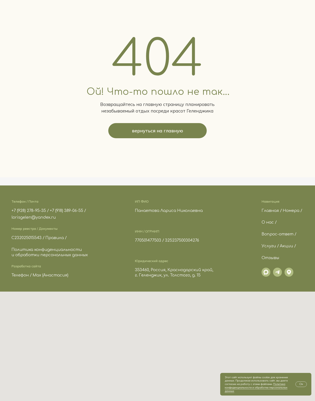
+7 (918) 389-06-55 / (68, 210)
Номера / (292, 210)
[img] (266, 272)
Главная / (272, 210)
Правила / (56, 238)
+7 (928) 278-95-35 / (30, 210)
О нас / (269, 222)
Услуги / (270, 246)
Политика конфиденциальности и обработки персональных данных (256, 387)
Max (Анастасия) (50, 275)
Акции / (288, 246)
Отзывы (270, 258)
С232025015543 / (27, 238)
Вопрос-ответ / (279, 234)
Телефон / (21, 275)
